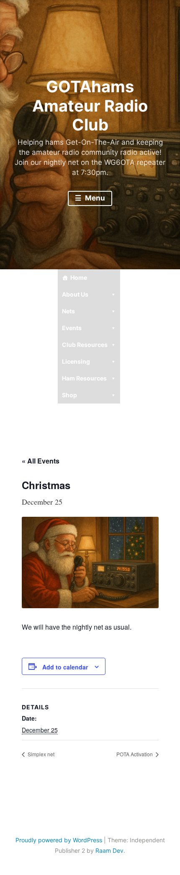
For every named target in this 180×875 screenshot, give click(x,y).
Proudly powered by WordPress (58, 840)
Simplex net (40, 754)
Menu (94, 198)
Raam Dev (109, 850)
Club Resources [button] (85, 344)
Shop (69, 394)
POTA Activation (135, 754)
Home (78, 277)
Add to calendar (65, 667)
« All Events (40, 461)
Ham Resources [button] (84, 378)
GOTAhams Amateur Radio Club (90, 105)
